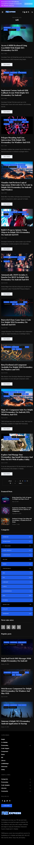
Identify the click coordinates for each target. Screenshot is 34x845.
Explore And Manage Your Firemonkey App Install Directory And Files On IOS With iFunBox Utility (17, 457)
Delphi (23, 27)
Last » (20, 483)
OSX (27, 121)
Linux (17, 586)
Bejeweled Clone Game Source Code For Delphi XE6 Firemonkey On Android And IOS (16, 322)
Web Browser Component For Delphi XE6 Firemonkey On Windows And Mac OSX (16, 691)
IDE (17, 573)
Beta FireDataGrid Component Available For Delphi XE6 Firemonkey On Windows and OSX (16, 367)
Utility (10, 439)
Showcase (17, 604)
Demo (5, 29)
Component (21, 164)
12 (10, 483)
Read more (7, 64)
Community (4, 791)
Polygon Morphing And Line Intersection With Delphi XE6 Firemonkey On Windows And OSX (15, 140)
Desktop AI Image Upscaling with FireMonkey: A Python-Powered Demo (22, 520)
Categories (4, 779)
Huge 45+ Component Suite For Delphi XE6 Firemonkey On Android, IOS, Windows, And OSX (17, 412)
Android (6, 72)
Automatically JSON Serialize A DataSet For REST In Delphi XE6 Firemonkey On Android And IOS (15, 277)
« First (10, 481)
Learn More (28, 3)
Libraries (3, 788)
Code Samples (5, 785)
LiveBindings (17, 591)
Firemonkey (12, 29)
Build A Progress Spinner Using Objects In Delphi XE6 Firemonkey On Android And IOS (15, 232)
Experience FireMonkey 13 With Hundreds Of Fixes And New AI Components (21, 509)
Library (17, 582)
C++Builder (17, 546)
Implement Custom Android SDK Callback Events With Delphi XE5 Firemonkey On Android (15, 92)
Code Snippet (16, 27)
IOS (18, 29)
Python (17, 600)
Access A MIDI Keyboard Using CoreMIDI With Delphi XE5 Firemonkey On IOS (14, 47)
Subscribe (7, 805)
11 (27, 481)
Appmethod (7, 27)
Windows (6, 124)
